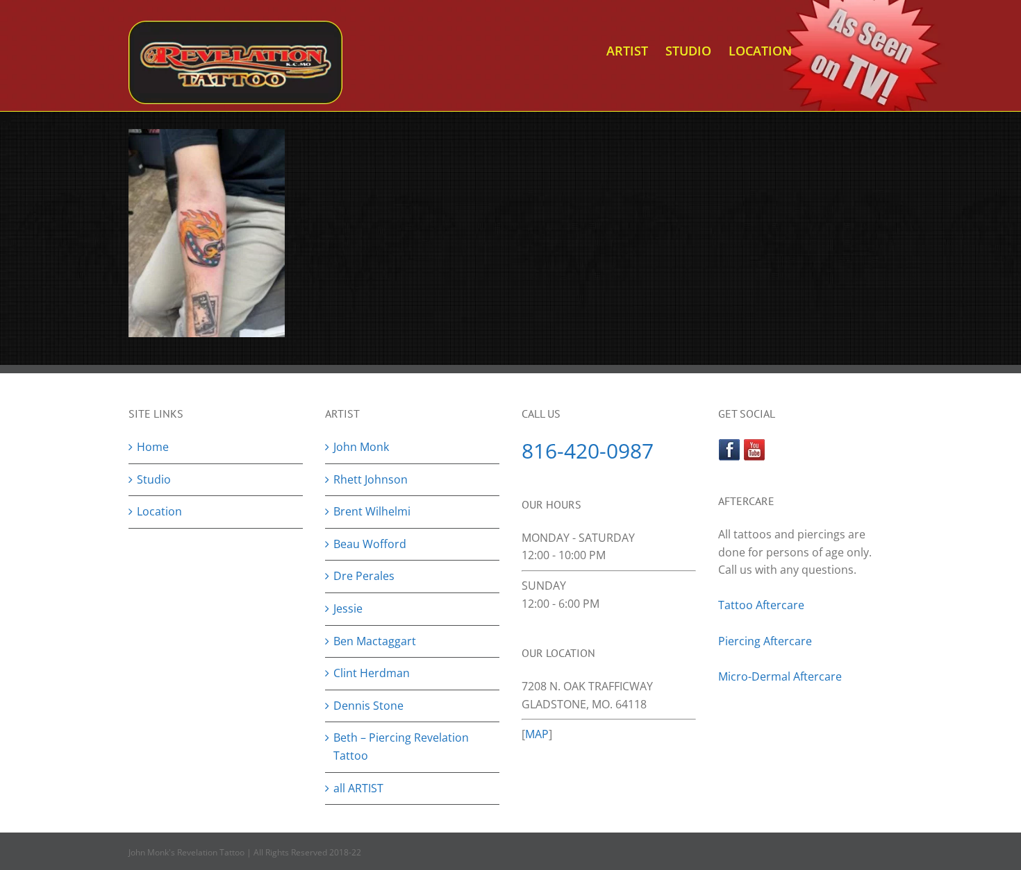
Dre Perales (364, 575)
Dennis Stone (368, 705)
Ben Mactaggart (374, 641)
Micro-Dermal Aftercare (780, 676)
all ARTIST (358, 788)
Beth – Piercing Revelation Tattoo (401, 746)
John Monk (361, 446)
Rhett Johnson (370, 479)
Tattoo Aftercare (761, 605)
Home (153, 446)
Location (159, 511)
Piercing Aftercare (766, 641)
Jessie (348, 608)
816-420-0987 (588, 450)
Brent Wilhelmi (371, 511)
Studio (154, 479)
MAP (537, 734)
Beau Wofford (369, 544)
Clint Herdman (371, 673)
